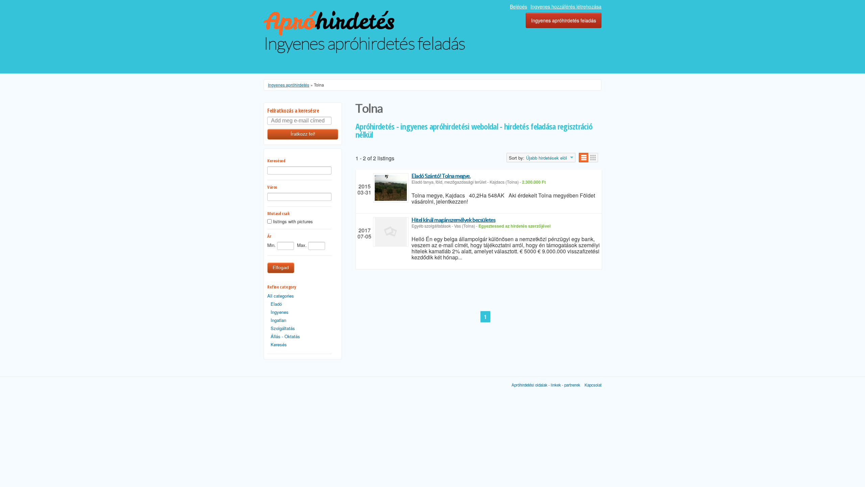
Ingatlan (278, 320)
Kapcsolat (593, 385)
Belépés (518, 6)
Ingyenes (280, 312)
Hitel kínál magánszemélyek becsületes (453, 220)
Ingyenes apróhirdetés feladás (563, 20)
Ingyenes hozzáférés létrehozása (565, 6)
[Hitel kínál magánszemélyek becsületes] (391, 232)
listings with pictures (293, 221)
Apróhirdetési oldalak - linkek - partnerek (546, 385)
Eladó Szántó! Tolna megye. (441, 176)
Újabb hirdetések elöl (546, 158)
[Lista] (584, 157)
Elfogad (281, 267)
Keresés (279, 344)
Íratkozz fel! (303, 134)
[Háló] (593, 157)
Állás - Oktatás (285, 336)
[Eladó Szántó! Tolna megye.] (391, 188)
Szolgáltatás (283, 328)
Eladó (276, 304)
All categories (280, 296)
